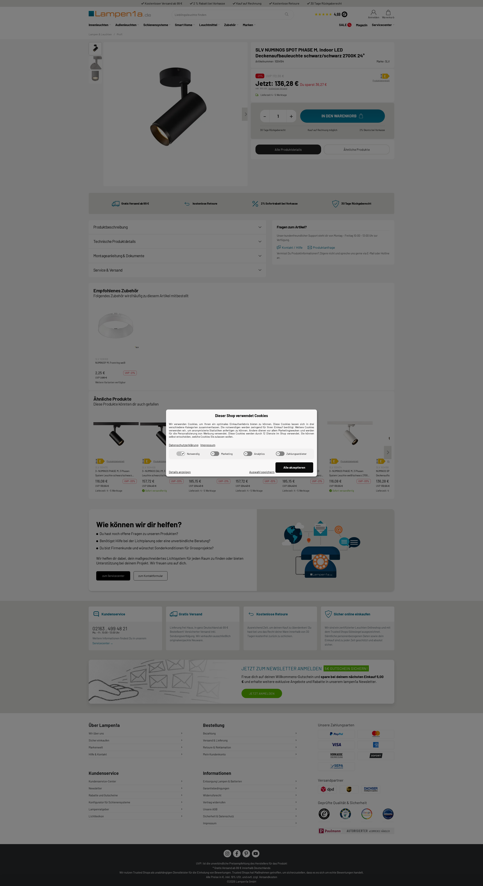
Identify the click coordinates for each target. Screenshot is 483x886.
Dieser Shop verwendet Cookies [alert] (241, 415)
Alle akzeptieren (294, 467)
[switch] (180, 453)
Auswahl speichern (262, 472)
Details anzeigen (180, 472)
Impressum (207, 445)
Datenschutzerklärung (183, 445)
